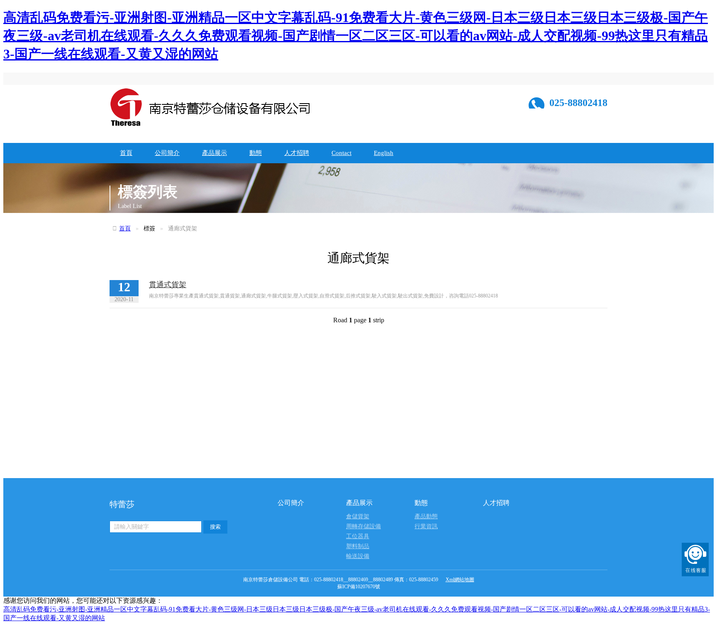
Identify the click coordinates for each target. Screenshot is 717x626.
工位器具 (357, 536)
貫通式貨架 (167, 284)
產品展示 (214, 153)
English (383, 153)
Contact (341, 153)
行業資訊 (426, 526)
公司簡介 (167, 153)
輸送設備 (357, 556)
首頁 (126, 153)
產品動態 (426, 516)
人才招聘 (296, 153)
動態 (255, 153)
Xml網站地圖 (460, 579)
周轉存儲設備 (363, 526)
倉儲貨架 (357, 516)
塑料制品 (357, 546)
